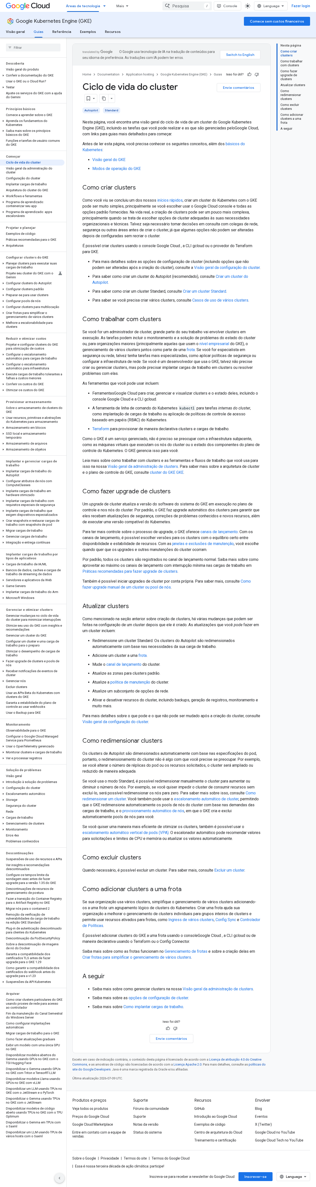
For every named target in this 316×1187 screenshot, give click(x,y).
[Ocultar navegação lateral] (59, 1178)
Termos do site (135, 1158)
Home (86, 74)
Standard (111, 110)
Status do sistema (147, 1132)
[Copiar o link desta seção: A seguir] (110, 977)
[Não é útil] (256, 74)
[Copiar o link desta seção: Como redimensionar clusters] (167, 741)
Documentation (108, 74)
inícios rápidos (170, 200)
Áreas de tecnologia (83, 6)
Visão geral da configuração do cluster (227, 267)
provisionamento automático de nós (153, 810)
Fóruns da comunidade (151, 1109)
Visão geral (15, 31)
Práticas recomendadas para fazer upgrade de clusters (130, 571)
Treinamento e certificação (215, 1140)
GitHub (199, 1109)
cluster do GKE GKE (166, 472)
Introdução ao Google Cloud (215, 1116)
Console (230, 6)
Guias (38, 31)
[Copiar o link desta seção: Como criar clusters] (141, 188)
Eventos (261, 1116)
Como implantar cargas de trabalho (153, 1006)
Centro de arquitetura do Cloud (218, 1132)
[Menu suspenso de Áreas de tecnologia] (106, 6)
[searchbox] (33, 47)
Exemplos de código (209, 1124)
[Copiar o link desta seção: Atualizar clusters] (134, 607)
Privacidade (110, 1158)
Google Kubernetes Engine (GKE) (54, 21)
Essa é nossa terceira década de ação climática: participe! (119, 1166)
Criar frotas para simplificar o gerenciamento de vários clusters (136, 957)
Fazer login (301, 6)
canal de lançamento (123, 664)
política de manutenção (130, 682)
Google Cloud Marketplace (92, 1124)
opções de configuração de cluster (158, 998)
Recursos (113, 31)
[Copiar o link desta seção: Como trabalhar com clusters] (166, 320)
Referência (61, 31)
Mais (120, 6)
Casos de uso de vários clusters (220, 300)
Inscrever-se (255, 1176)
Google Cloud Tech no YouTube (279, 1140)
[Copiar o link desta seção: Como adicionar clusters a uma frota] (186, 890)
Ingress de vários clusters (191, 919)
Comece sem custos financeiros (277, 21)
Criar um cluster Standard (204, 291)
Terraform (100, 429)
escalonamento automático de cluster (206, 799)
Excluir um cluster (229, 870)
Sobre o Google (84, 1158)
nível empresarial (214, 343)
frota (191, 349)
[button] (32, 75)
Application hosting (140, 74)
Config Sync (226, 919)
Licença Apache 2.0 (187, 1064)
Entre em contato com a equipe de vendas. (99, 1134)
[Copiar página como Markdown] (103, 98)
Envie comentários (238, 87)
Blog (258, 1109)
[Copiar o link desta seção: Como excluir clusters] (146, 858)
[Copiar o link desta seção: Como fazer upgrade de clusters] (175, 492)
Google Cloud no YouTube (275, 1132)
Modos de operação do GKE (116, 168)
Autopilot (91, 110)
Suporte (139, 1116)
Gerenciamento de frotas (186, 951)
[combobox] (187, 5)
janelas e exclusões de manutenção (203, 543)
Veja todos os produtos (90, 1109)
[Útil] (249, 74)
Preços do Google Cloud (90, 1116)
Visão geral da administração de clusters (143, 466)
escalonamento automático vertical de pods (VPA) (125, 832)
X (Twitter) (263, 1124)
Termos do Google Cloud (171, 1158)
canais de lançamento (219, 531)
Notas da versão (145, 1124)
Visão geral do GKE (108, 159)
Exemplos (88, 31)
